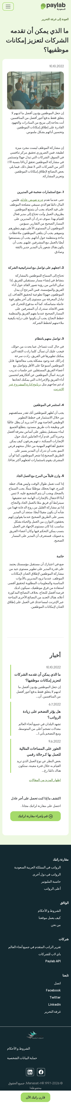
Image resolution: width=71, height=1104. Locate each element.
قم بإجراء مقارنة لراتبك (33, 816)
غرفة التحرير (52, 1012)
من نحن (56, 925)
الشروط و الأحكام (49, 911)
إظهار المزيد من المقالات (45, 780)
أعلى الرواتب (52, 888)
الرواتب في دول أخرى (47, 874)
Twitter (55, 997)
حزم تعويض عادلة (32, 200)
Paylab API (53, 961)
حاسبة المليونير (51, 881)
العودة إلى (55, 19)
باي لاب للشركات (49, 954)
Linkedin (54, 1004)
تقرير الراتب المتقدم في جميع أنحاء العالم (34, 947)
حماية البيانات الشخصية (22, 1058)
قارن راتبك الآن (35, 1097)
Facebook (53, 990)
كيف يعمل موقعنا (50, 918)
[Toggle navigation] (8, 6)
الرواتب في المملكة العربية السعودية (37, 867)
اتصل (57, 983)
